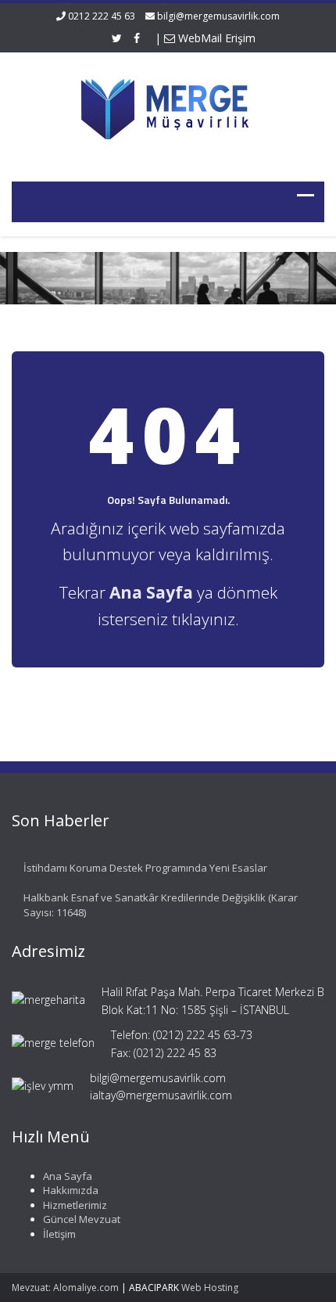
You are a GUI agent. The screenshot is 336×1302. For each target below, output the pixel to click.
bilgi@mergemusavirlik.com (218, 16)
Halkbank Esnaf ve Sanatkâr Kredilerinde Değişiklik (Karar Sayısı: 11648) (160, 904)
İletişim (59, 1234)
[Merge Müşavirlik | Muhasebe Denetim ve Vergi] (168, 107)
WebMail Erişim (215, 38)
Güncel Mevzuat (81, 1219)
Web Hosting (209, 1287)
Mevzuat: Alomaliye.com (65, 1287)
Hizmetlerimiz (75, 1205)
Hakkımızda (70, 1190)
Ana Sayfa (67, 1176)
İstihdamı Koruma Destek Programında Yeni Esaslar (145, 868)
